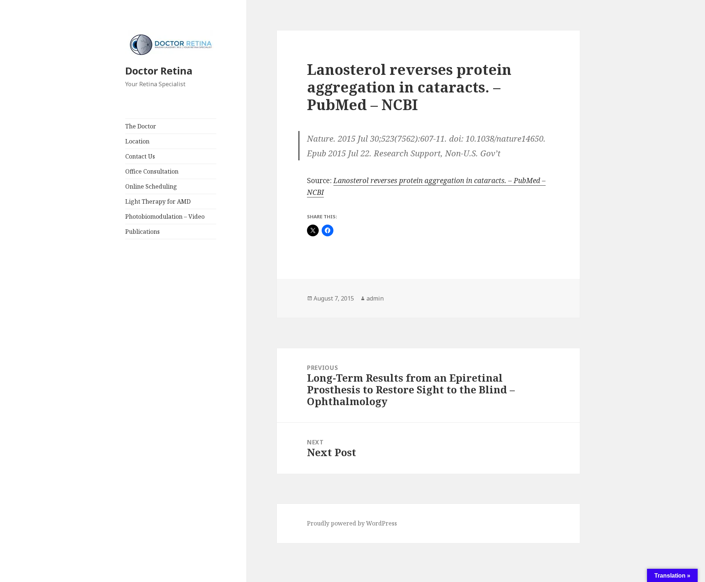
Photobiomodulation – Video (165, 216)
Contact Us (140, 156)
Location (137, 141)
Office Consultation (151, 171)
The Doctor (140, 126)
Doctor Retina (158, 70)
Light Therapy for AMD (158, 201)
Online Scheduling (151, 186)
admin (375, 298)
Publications (142, 232)
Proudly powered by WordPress (352, 523)
